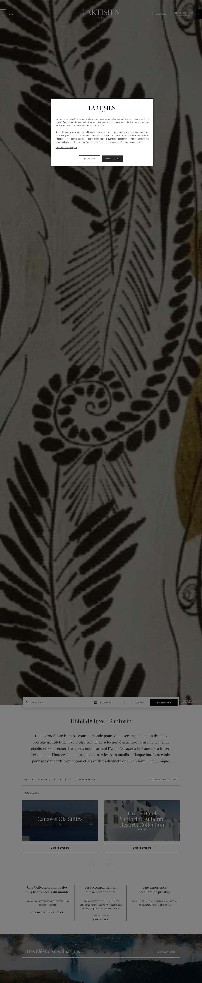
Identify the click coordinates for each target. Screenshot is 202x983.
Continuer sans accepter (66, 147)
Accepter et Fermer (112, 159)
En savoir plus (89, 159)
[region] (102, 132)
